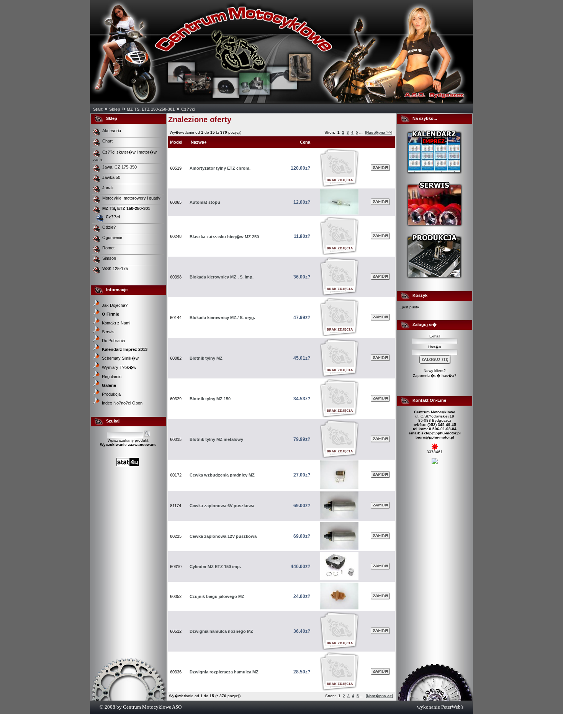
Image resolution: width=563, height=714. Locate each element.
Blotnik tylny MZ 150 (210, 398)
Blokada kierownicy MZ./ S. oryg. (222, 317)
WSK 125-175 (115, 268)
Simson (109, 258)
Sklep (114, 109)
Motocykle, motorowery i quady (132, 198)
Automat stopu (205, 202)
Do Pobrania (113, 340)
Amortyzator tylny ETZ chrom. (220, 168)
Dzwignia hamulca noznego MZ (221, 631)
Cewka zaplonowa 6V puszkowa (222, 505)
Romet (109, 248)
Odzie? (109, 227)
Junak (108, 187)
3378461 (435, 452)
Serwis (108, 331)
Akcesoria (112, 130)
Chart (108, 141)
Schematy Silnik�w (120, 358)
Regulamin (111, 376)
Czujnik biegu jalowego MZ (217, 596)
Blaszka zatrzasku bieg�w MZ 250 (224, 236)
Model (176, 142)
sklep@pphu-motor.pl (441, 433)
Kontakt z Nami (116, 323)
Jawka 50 (111, 177)
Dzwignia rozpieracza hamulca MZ (224, 672)
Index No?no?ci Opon (122, 403)
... (361, 132)
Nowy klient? (435, 370)
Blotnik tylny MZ (206, 358)
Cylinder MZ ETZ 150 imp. (215, 566)
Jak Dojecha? (115, 305)
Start (98, 109)
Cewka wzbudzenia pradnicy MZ (222, 475)
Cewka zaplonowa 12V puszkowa (223, 536)
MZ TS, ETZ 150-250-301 (151, 109)
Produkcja (111, 394)
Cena (305, 142)
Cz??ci (188, 109)
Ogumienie (112, 237)
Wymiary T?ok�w (119, 367)
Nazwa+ (198, 142)
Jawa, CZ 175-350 (120, 167)
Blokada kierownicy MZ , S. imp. (222, 277)
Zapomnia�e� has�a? (435, 375)
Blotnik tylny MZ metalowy (216, 439)
